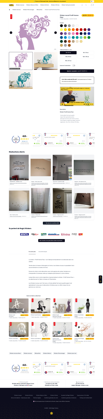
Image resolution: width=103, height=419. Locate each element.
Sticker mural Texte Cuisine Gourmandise (18, 183)
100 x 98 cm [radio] (68, 56)
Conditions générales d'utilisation (68, 397)
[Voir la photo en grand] (19, 167)
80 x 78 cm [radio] (85, 52)
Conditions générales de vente (51, 397)
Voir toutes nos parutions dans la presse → (51, 240)
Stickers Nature (47, 353)
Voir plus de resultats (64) (52, 223)
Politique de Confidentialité (86, 397)
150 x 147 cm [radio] (68, 60)
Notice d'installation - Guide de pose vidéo (20, 397)
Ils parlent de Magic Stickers (67, 395)
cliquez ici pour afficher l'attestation (63, 401)
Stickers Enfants (44, 5)
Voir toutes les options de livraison (69, 81)
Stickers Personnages (28, 9)
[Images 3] (21, 80)
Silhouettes (39, 9)
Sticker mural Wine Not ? (58, 216)
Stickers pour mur (72, 353)
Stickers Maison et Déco (32, 5)
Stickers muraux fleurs (15, 353)
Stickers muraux (20, 5)
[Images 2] (46, 61)
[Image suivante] (55, 32)
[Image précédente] (11, 32)
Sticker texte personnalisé (68, 5)
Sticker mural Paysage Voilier (59, 183)
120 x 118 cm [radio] (86, 56)
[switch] (73, 65)
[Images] (33, 32)
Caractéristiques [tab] (42, 251)
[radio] (61, 25)
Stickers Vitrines (55, 5)
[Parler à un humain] (100, 281)
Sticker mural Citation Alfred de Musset (39, 216)
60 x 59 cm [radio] (68, 52)
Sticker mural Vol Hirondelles (15, 216)
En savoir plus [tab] (32, 251)
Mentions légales (37, 397)
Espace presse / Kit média (83, 395)
